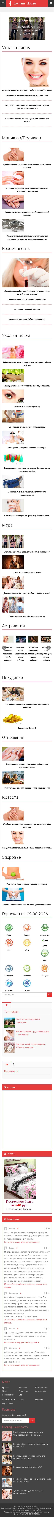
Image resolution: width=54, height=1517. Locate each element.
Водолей (9, 990)
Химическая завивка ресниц (27, 406)
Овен (9, 935)
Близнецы (44, 935)
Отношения (13, 737)
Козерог (44, 975)
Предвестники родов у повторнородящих (27, 299)
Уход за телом (16, 335)
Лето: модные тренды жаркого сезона (27, 616)
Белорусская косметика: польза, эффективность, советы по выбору (27, 470)
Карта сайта (7, 1403)
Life (20, 1395)
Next (48, 648)
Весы (45, 960)
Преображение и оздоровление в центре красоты (27, 386)
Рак (9, 950)
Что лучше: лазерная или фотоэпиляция (27, 447)
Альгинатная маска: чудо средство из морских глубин (27, 120)
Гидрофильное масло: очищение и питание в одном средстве (27, 364)
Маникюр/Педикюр (21, 137)
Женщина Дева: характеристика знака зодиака (20, 653)
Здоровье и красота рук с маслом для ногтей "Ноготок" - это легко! (27, 190)
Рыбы (27, 990)
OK (32, 1420)
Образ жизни (8, 1395)
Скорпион (9, 975)
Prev (4, 648)
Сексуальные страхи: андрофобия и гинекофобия (27, 788)
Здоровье (11, 857)
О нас (21, 1399)
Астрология (13, 625)
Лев (27, 950)
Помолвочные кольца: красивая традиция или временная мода (27, 766)
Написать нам (8, 1399)
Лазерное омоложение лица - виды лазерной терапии (27, 90)
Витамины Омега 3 (27, 728)
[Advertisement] (20, 1118)
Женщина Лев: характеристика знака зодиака (46, 653)
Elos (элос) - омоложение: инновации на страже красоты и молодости (27, 107)
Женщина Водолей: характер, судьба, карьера (8, 653)
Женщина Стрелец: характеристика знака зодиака (33, 653)
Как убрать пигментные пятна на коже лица (27, 95)
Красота (10, 797)
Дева (45, 945)
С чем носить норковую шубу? (27, 572)
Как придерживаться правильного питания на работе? (27, 706)
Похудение (12, 677)
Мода (7, 525)
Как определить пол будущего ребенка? (27, 319)
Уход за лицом (16, 47)
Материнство (41, 1387)
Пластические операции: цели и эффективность (27, 515)
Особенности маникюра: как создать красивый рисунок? (27, 214)
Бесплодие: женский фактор (27, 309)
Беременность (16, 248)
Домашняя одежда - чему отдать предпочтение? (27, 593)
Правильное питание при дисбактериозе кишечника (27, 904)
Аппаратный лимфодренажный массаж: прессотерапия (27, 493)
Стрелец (27, 975)
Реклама (39, 1399)
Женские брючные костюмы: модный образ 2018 (27, 552)
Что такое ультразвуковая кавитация (27, 427)
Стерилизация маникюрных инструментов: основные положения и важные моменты (27, 237)
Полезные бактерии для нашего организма (27, 884)
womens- (25, 3)
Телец (27, 935)
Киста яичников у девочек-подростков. (22, 1242)
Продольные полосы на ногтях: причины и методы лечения (27, 166)
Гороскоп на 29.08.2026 (25, 913)
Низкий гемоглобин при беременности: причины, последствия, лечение (27, 292)
